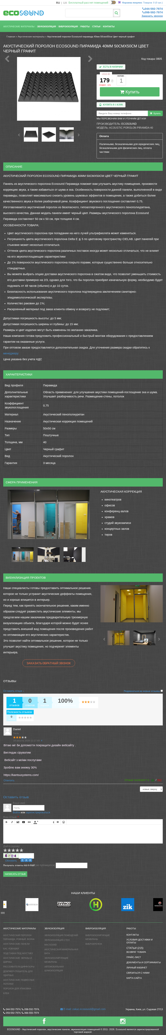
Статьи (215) (134, 948)
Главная (10, 36)
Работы (85, 26)
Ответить (9, 780)
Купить (131, 91)
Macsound (50, 945)
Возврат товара (136, 952)
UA (65, 2)
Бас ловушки (11, 948)
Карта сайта (134, 978)
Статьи (96, 26)
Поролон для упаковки (17, 988)
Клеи (6, 993)
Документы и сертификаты (143, 962)
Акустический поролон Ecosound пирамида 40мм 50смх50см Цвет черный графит (91, 36)
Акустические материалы (19, 26)
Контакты (109, 26)
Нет (159, 780)
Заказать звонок (152, 16)
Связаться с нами (137, 973)
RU (58, 2)
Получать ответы (13, 865)
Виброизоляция (68, 26)
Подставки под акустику (18, 953)
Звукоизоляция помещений (61, 935)
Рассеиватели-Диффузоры (19, 966)
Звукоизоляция (46, 26)
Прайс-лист (133, 957)
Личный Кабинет (136, 967)
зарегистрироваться (38, 812)
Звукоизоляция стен (57, 940)
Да (152, 780)
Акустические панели (16, 944)
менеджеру (10, 353)
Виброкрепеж (93, 944)
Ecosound (129, 123)
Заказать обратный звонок (49, 663)
